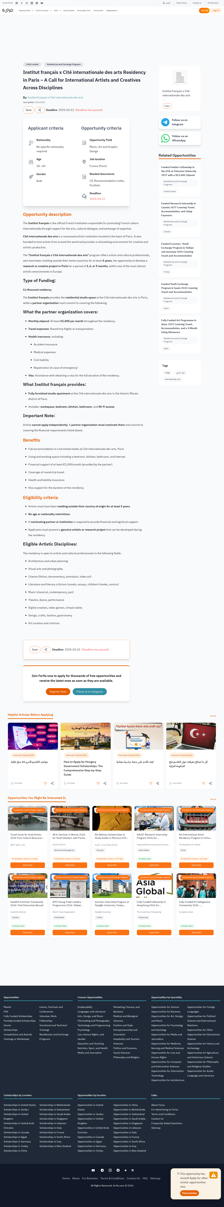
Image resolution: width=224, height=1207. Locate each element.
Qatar (166, 348)
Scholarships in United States (20, 1105)
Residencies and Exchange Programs (64, 64)
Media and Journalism (90, 1053)
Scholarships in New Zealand (55, 1146)
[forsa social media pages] (93, 1170)
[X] (22, 3)
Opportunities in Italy (125, 1132)
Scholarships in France (51, 1132)
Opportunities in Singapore (128, 1123)
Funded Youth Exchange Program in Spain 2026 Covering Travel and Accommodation (179, 288)
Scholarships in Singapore (53, 1119)
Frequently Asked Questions (166, 1123)
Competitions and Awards (18, 1034)
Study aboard (68, 10)
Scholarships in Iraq (50, 1141)
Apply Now (27, 865)
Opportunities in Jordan (90, 1114)
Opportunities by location (92, 1095)
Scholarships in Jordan (16, 1109)
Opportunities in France (126, 1137)
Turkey (166, 271)
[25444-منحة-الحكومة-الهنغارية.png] (86, 736)
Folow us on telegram (89, 691)
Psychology (84, 1030)
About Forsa (181, 3)
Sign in (216, 10)
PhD (6, 1012)
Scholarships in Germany (17, 1141)
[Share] (40, 110)
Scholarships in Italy (50, 1128)
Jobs (56, 10)
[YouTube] (42, 3)
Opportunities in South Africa (129, 1141)
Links (154, 1095)
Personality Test (83, 10)
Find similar (189, 1193)
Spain (166, 308)
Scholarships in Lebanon (52, 1123)
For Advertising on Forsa (164, 1109)
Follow (167, 106)
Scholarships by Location (18, 1095)
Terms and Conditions (163, 1114)
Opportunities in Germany (92, 1146)
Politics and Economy (125, 1048)
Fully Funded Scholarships (18, 1016)
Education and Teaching (91, 1044)
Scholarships (11, 1030)
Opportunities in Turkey (90, 1151)
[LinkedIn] (32, 3)
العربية (168, 3)
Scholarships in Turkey (16, 1146)
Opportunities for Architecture (167, 1080)
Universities (98, 10)
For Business (213, 3)
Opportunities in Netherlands (129, 1109)
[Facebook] (17, 3)
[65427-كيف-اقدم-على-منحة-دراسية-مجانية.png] (138, 736)
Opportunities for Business (166, 1012)
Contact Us (157, 1119)
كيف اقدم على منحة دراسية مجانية (135, 762)
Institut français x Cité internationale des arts (55, 97)
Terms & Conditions (112, 1178)
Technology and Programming (94, 1025)
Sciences (118, 1044)
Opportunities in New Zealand (129, 1151)
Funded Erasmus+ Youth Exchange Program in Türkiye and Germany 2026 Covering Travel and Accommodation (177, 250)
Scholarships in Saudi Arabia (55, 1114)
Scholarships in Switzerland (54, 1109)
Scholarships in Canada (16, 1132)
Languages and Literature (92, 1012)
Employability (85, 1007)
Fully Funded (32, 64)
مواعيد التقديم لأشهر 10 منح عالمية (29, 762)
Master (7, 1007)
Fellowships (45, 1021)
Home (66, 1178)
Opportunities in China (125, 1105)
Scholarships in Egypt (15, 1137)
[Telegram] (37, 3)
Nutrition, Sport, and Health (93, 1048)
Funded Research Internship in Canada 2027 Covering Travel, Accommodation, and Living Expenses (178, 209)
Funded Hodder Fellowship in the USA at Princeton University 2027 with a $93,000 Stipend (178, 171)
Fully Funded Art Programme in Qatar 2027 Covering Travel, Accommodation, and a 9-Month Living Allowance (179, 326)
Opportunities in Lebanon (127, 1128)
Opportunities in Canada (91, 1137)
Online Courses (42, 10)
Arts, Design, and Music (90, 1016)
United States (170, 191)
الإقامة (167, 372)
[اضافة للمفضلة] (45, 783)
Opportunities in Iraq (124, 1146)
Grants (7, 1025)
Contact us (197, 3)
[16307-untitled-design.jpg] (191, 736)
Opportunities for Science (165, 1007)
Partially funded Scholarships (20, 1021)
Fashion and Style (123, 1025)
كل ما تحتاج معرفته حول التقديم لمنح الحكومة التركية (188, 764)
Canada (167, 231)
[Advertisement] (112, 1200)
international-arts (172, 379)
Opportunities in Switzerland (128, 1114)
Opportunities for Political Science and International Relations (201, 1020)
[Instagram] (27, 3)
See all (213, 715)
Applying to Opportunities (23, 755)
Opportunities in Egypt (90, 1141)
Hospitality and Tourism (126, 1039)
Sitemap (155, 1128)
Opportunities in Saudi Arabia (129, 1119)
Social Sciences (121, 1053)
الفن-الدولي (180, 372)
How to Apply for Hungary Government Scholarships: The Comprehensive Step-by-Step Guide (83, 768)
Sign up (204, 10)
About (76, 1178)
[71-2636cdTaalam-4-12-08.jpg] (33, 736)
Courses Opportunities (90, 997)
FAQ (145, 1178)
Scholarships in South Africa (54, 1137)
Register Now (58, 691)
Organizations (111, 10)
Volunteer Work (48, 1016)
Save (29, 110)
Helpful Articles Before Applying (30, 714)
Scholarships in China (15, 1151)
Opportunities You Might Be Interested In (37, 798)
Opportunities (24, 10)
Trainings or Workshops (16, 1039)
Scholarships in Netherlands (54, 1105)
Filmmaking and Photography (94, 1021)
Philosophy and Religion (126, 1057)
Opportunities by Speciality (166, 997)
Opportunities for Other (200, 1030)
